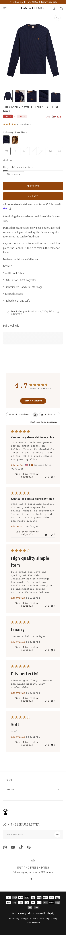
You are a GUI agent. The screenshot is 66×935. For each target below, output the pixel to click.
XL (42, 151)
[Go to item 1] (20, 96)
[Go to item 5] (55, 96)
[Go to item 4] (44, 96)
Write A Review (33, 401)
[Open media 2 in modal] (57, 18)
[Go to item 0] (8, 96)
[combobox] (45, 422)
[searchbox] (19, 414)
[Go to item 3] (32, 96)
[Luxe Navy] (6, 140)
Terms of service (38, 918)
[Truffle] (15, 140)
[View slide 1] (31, 879)
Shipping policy (51, 918)
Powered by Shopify (44, 913)
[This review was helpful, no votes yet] (46, 477)
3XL (59, 151)
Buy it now (33, 196)
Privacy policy (26, 918)
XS (6, 151)
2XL (50, 151)
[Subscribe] (57, 834)
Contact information (33, 922)
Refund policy (14, 918)
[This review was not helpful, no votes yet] (52, 476)
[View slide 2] (35, 879)
